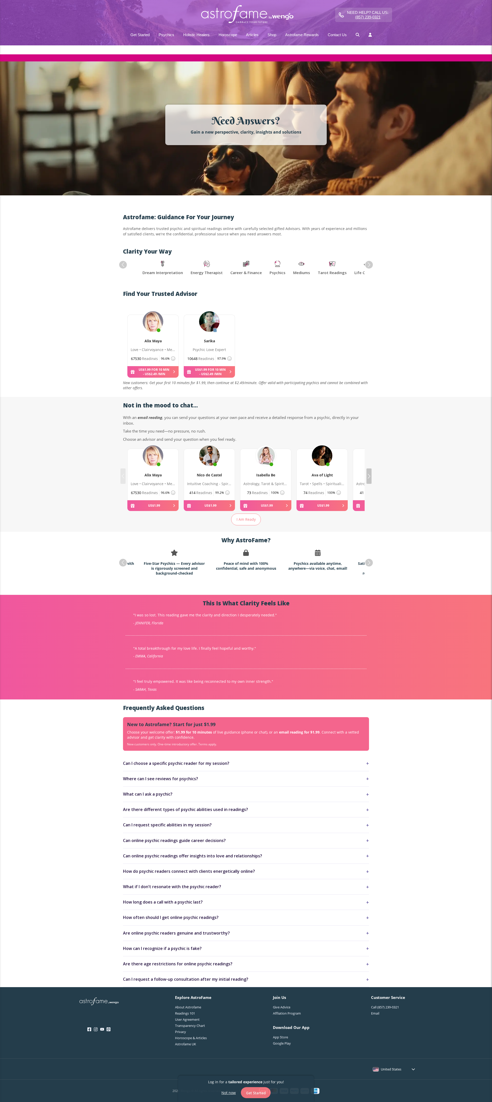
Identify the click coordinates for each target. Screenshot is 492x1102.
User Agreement (187, 1019)
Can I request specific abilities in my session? (167, 825)
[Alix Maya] (152, 327)
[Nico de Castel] (209, 461)
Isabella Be (265, 475)
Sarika (209, 340)
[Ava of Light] (322, 461)
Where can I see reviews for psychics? (160, 779)
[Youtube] (102, 1029)
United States (391, 1069)
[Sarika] (209, 327)
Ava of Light (322, 475)
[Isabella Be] (265, 461)
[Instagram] (96, 1029)
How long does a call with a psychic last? (163, 902)
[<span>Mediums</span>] (301, 268)
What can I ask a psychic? (147, 794)
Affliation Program (287, 1013)
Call (385, 1007)
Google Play (282, 1043)
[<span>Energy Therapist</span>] (207, 268)
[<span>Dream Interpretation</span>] (162, 268)
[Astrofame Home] (99, 1002)
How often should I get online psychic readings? (171, 917)
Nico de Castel (209, 475)
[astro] (246, 14)
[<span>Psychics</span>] (277, 268)
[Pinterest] (108, 1029)
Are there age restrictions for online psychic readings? (177, 964)
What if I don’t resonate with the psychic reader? (172, 886)
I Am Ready (246, 519)
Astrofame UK (185, 1044)
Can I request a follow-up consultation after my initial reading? (185, 979)
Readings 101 (185, 1013)
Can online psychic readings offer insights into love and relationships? (192, 856)
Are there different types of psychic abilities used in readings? (185, 809)
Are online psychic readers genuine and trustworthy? (176, 933)
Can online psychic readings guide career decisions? (174, 840)
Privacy (180, 1031)
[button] (123, 265)
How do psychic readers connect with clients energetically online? (189, 871)
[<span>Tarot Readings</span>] (332, 268)
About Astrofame (188, 1007)
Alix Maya (153, 340)
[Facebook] (89, 1029)
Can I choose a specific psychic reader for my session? (176, 763)
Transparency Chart (190, 1025)
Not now (228, 1092)
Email (375, 1013)
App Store (280, 1037)
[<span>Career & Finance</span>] (246, 268)
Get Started (256, 1092)
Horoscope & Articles (191, 1038)
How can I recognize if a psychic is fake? (162, 948)
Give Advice (281, 1007)
